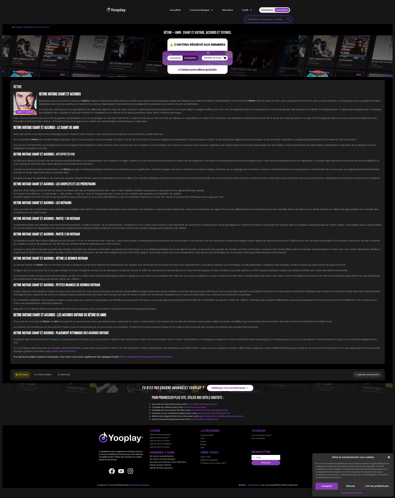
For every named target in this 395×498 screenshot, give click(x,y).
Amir (277, 100)
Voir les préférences (377, 486)
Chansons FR (207, 435)
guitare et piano (234, 416)
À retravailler (44, 374)
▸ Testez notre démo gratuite (198, 69)
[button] (388, 457)
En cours (23, 374)
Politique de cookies (351, 492)
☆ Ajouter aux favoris (367, 374)
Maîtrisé (65, 374)
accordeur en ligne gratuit (202, 404)
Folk (202, 447)
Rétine (29, 27)
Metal (203, 444)
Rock (203, 441)
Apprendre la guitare (160, 434)
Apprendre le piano (159, 437)
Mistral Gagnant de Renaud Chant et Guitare (145, 356)
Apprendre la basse (160, 446)
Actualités (175, 10)
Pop (203, 438)
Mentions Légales (209, 459)
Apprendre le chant (159, 440)
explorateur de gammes (204, 419)
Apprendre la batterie (161, 443)
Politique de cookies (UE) (213, 463)
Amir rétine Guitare (63, 351)
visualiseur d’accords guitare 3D (209, 410)
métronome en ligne (194, 407)
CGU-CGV (206, 456)
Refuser (350, 486)
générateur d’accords (212, 416)
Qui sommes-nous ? (262, 435)
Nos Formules (258, 438)
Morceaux (227, 10)
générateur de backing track (213, 413)
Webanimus (254, 484)
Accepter (326, 486)
